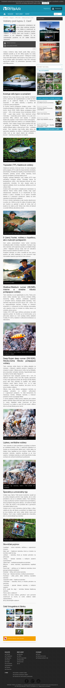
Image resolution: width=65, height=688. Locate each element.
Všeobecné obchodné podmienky (23, 676)
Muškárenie (9, 665)
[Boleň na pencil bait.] (19, 148)
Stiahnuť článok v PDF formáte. (16, 638)
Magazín (12, 17)
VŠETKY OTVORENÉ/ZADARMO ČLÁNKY (49, 129)
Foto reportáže (22, 658)
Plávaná (8, 667)
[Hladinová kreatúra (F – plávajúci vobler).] (19, 422)
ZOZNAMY (38, 652)
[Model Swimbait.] (19, 77)
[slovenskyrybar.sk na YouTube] (38, 681)
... (32, 14)
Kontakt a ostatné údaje (20, 672)
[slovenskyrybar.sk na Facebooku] (26, 681)
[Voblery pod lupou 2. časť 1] (10, 612)
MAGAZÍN (10, 14)
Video (19, 656)
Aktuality (20, 654)
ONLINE (8, 654)
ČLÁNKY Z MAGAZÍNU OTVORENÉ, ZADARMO (48, 98)
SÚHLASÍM (45, 3)
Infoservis (8, 669)
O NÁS (6, 672)
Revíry (38, 654)
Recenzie (20, 661)
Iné (19, 663)
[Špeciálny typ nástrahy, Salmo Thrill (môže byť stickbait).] (19, 472)
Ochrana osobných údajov (21, 674)
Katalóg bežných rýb (42, 658)
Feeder (8, 660)
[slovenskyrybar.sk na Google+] (32, 681)
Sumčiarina (9, 663)
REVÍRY (27, 14)
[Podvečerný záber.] (19, 270)
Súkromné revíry (41, 656)
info (34, 48)
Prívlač (8, 661)
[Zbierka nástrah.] (19, 528)
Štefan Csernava (11, 43)
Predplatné (9, 656)
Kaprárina (8, 658)
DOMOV (6, 17)
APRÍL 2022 (17, 17)
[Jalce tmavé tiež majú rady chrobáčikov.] (19, 221)
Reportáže (21, 660)
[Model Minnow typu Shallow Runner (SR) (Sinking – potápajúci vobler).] (19, 337)
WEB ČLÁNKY (19, 14)
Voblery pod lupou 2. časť (27, 17)
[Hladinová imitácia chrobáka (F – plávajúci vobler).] (28, 618)
